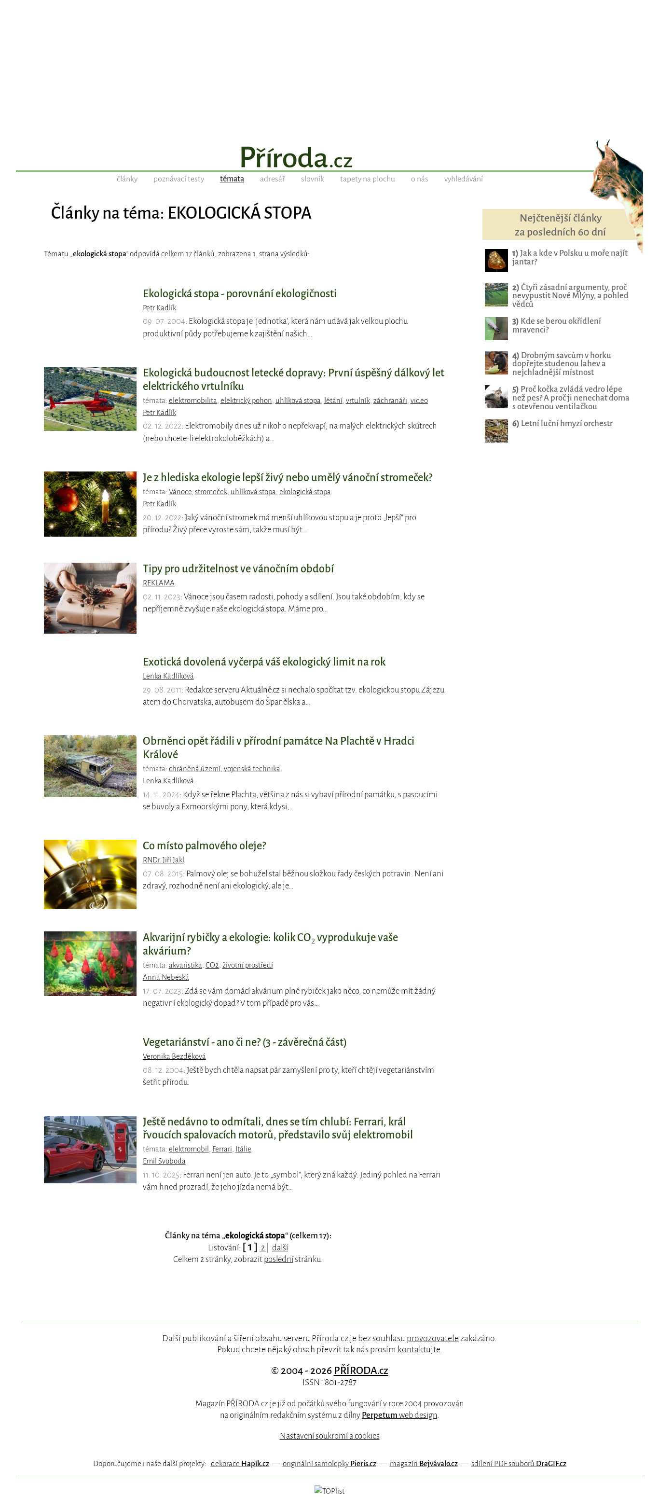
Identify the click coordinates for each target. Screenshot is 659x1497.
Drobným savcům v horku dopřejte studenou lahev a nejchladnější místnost (561, 364)
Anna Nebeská (166, 977)
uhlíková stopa (298, 400)
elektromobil (189, 1149)
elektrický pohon (246, 400)
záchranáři (390, 400)
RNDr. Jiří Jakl (163, 860)
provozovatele (433, 1338)
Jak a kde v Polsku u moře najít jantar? (570, 257)
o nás (419, 179)
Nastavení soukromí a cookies (330, 1436)
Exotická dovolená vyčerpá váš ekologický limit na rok (264, 662)
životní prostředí (247, 965)
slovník (312, 179)
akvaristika (185, 965)
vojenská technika (252, 769)
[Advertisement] (329, 67)
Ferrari (222, 1149)
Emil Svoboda (164, 1161)
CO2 (212, 965)
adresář (272, 179)
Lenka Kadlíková (168, 676)
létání (333, 400)
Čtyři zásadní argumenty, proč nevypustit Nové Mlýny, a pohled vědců (570, 296)
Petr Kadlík (159, 308)
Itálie (243, 1149)
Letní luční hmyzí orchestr (562, 423)
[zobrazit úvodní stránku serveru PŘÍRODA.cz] (329, 158)
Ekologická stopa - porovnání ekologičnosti (240, 294)
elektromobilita (193, 400)
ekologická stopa (305, 492)
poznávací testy (178, 179)
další (280, 1247)
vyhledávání (463, 179)
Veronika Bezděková (174, 1056)
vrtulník (358, 400)
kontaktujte (419, 1349)
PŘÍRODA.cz (361, 1370)
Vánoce (180, 492)
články (127, 179)
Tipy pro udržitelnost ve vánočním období (238, 569)
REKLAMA (159, 583)
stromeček (211, 492)
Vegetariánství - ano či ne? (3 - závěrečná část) (245, 1042)
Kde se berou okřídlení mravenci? (556, 325)
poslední (278, 1259)
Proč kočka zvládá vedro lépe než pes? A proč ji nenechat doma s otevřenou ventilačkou (571, 398)
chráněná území (194, 769)
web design (399, 1415)
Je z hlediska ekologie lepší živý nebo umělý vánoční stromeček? (287, 478)
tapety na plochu (367, 179)
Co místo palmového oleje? (204, 846)
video (419, 400)
